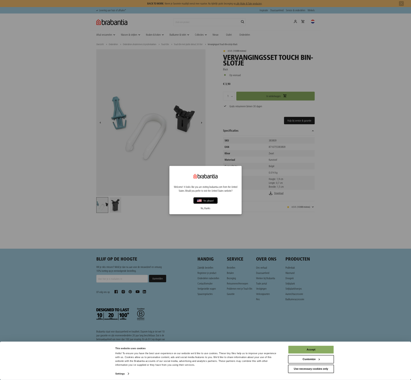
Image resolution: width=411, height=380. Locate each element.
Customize (309, 359)
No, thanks (205, 208)
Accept (311, 349)
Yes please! (208, 200)
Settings (120, 373)
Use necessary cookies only (311, 368)
